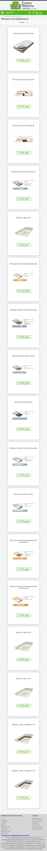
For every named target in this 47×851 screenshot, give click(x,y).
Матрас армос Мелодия (23, 33)
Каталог (9, 13)
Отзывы (3, 823)
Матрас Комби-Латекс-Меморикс (23, 448)
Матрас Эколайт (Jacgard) (23, 126)
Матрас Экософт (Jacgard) (23, 79)
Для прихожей (37, 827)
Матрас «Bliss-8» (23, 218)
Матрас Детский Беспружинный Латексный (23, 587)
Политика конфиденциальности (15, 835)
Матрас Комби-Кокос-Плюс (23, 356)
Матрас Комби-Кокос (23, 402)
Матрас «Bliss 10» (23, 632)
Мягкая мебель (37, 819)
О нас (3, 819)
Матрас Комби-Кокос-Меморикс (23, 310)
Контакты (4, 833)
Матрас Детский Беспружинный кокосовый (23, 541)
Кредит (3, 825)
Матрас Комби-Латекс (23, 494)
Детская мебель (38, 829)
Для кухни (36, 823)
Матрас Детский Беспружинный (23, 264)
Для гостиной (37, 821)
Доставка (4, 821)
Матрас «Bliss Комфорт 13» (23, 771)
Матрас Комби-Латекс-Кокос (24, 172)
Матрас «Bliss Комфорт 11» (23, 725)
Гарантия (4, 829)
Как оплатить (5, 827)
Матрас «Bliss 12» (23, 679)
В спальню (36, 825)
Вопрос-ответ (5, 831)
